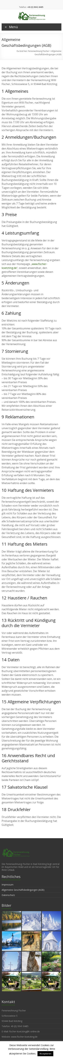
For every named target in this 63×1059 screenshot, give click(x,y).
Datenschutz (8, 895)
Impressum (7, 884)
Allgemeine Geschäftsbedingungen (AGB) (23, 889)
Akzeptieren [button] (45, 1053)
